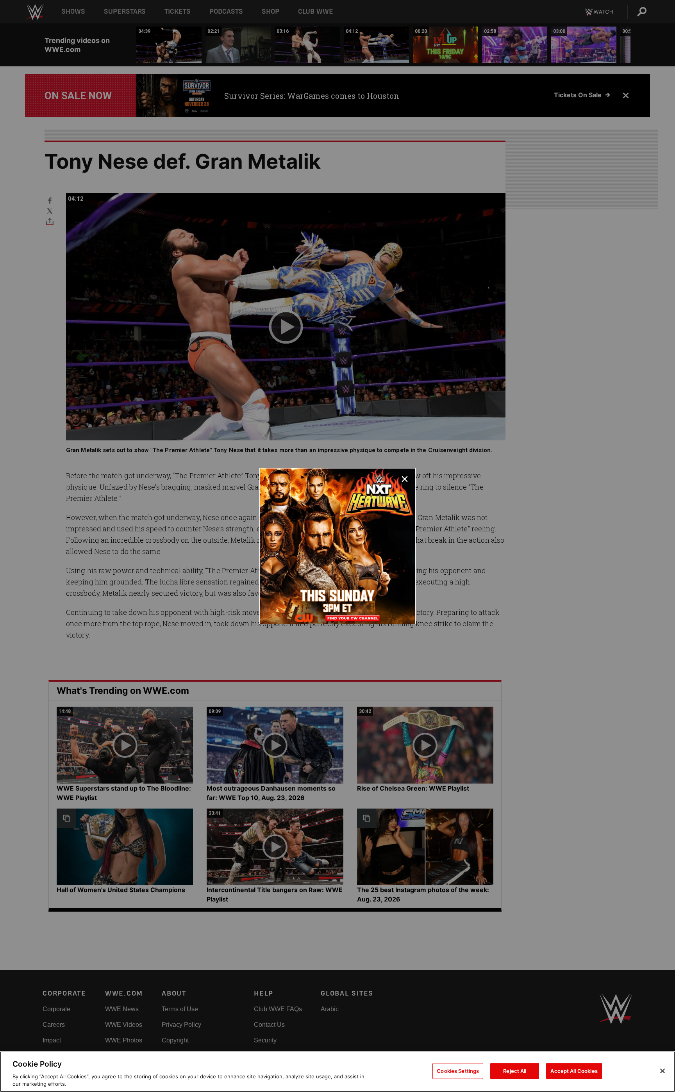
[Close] (662, 1071)
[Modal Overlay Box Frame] (337, 546)
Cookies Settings (458, 1071)
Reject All (514, 1071)
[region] (337, 1071)
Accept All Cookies (573, 1071)
